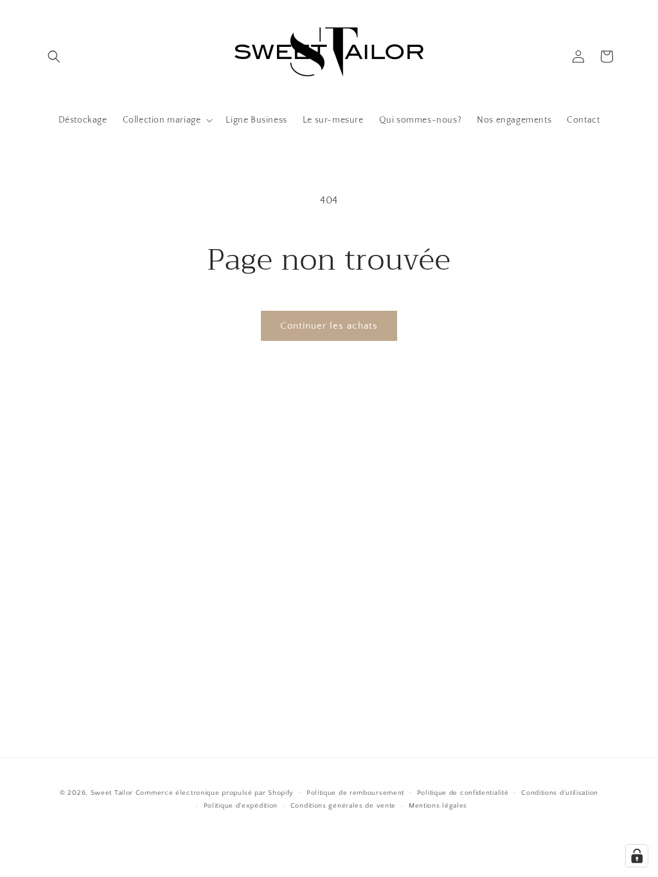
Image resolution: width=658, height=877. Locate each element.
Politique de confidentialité (463, 793)
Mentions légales (438, 806)
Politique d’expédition (241, 806)
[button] (54, 56)
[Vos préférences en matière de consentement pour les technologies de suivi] (637, 856)
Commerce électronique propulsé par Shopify (215, 793)
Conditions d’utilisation (559, 793)
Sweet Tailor (112, 793)
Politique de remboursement (355, 793)
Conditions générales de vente (343, 806)
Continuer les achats (329, 325)
